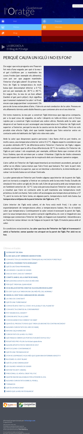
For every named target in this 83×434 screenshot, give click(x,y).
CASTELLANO (77, 6)
